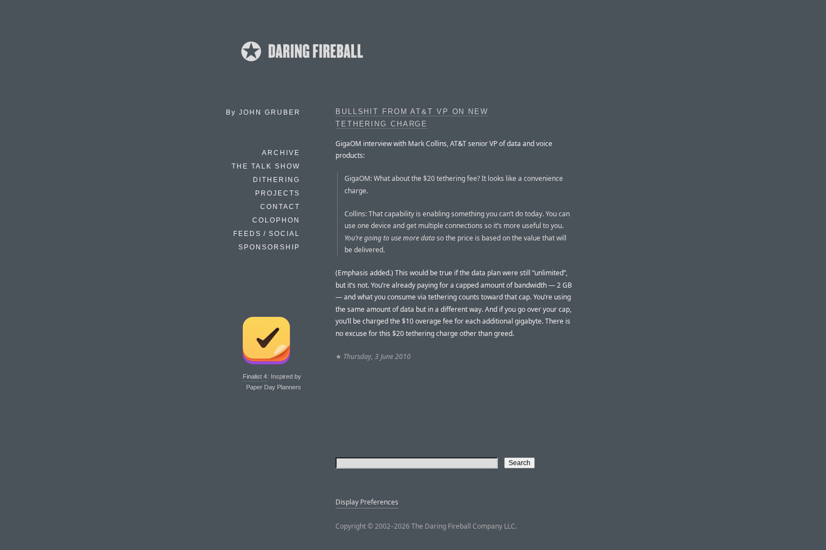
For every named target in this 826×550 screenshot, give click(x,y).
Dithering (276, 180)
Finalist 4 (255, 376)
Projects (277, 193)
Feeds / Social (266, 234)
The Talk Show (266, 166)
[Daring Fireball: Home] (301, 64)
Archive (281, 153)
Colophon (276, 220)
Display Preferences (366, 502)
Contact (280, 207)
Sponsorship (269, 247)
